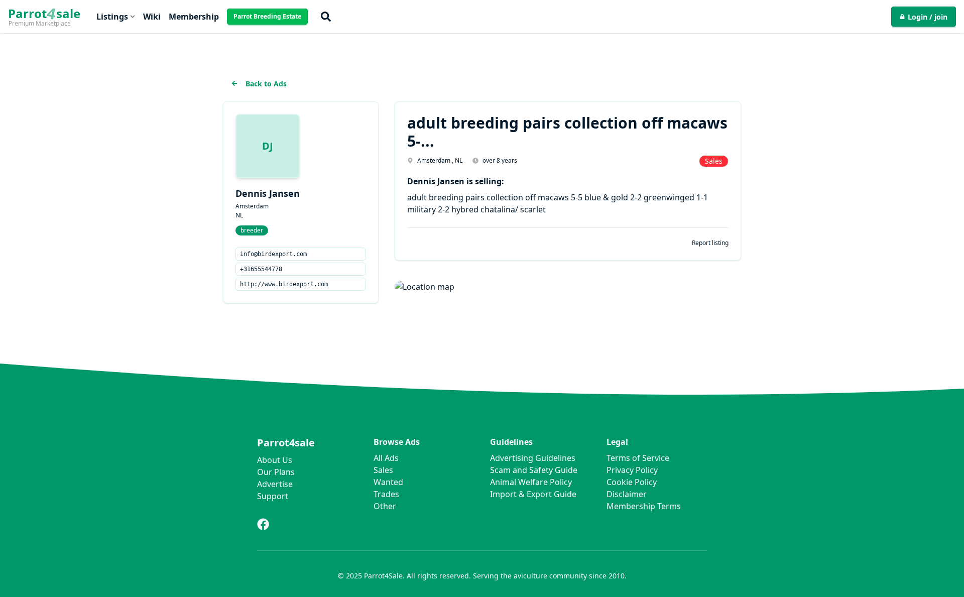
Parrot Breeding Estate (267, 16)
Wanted (388, 482)
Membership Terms (644, 506)
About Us (274, 459)
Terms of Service (638, 457)
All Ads (386, 457)
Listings (112, 16)
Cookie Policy (632, 482)
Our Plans (276, 471)
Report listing (710, 243)
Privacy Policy (632, 469)
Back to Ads (266, 83)
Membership (194, 16)
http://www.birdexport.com (284, 284)
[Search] (326, 17)
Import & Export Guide (533, 494)
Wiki (152, 16)
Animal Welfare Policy (531, 482)
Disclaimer (627, 494)
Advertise (275, 484)
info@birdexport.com (273, 254)
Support (272, 496)
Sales (383, 469)
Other (385, 506)
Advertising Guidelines (532, 457)
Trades (386, 494)
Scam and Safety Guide (533, 469)
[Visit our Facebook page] (263, 524)
